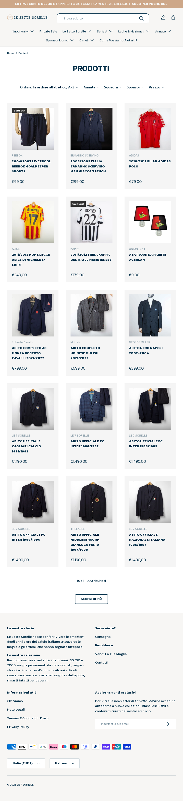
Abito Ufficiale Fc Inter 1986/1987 (87, 444)
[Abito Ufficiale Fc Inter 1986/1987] (92, 409)
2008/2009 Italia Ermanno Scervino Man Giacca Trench (88, 166)
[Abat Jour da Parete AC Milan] (150, 222)
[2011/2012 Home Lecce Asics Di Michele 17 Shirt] (33, 222)
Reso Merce (104, 645)
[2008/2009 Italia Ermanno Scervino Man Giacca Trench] (92, 129)
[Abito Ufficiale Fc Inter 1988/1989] (150, 409)
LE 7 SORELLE (25, 784)
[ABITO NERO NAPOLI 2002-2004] (150, 315)
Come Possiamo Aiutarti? (118, 40)
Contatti (101, 662)
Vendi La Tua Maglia (111, 653)
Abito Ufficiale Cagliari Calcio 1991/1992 (26, 446)
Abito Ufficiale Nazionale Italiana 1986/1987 (147, 539)
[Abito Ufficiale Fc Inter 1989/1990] (33, 502)
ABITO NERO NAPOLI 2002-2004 (146, 350)
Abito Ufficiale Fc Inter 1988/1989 (145, 444)
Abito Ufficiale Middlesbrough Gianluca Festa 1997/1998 (85, 542)
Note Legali (16, 709)
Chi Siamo (15, 700)
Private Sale (48, 31)
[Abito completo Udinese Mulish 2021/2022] (92, 315)
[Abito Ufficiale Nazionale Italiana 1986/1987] (150, 502)
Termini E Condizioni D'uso (27, 718)
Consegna (103, 636)
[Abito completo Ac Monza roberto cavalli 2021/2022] (33, 315)
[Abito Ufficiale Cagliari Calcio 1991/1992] (33, 409)
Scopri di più (91, 599)
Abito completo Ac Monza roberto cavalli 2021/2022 (29, 352)
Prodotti (24, 53)
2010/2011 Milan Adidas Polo (150, 163)
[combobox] (103, 18)
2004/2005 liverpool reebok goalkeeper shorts (31, 166)
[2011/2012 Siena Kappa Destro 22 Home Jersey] (92, 222)
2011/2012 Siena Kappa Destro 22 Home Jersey (91, 257)
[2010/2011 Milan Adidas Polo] (150, 129)
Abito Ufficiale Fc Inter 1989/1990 (28, 537)
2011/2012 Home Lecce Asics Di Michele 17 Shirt (31, 259)
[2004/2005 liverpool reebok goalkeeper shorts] (33, 129)
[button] (173, 17)
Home (11, 53)
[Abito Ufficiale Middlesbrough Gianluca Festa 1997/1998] (92, 502)
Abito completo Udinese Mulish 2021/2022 (85, 352)
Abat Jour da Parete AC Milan (147, 257)
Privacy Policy (18, 726)
